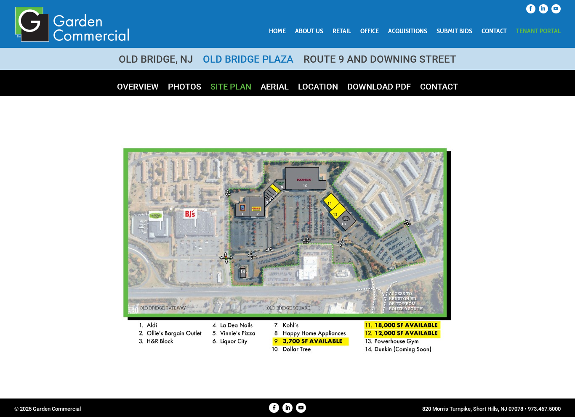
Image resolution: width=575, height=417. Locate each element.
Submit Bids (454, 31)
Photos (184, 88)
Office (369, 31)
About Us (309, 31)
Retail (342, 31)
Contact (494, 31)
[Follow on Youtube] (556, 8)
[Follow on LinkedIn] (543, 8)
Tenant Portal (538, 31)
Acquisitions (407, 31)
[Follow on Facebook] (530, 8)
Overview (138, 88)
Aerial (275, 88)
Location (318, 88)
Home (277, 31)
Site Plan (230, 88)
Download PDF (379, 88)
